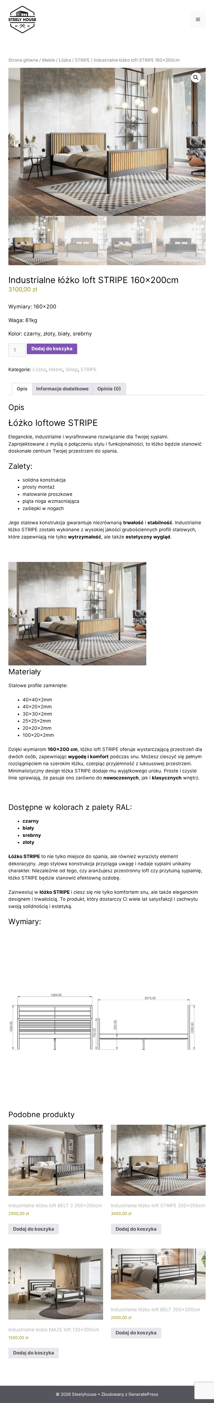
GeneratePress (143, 1394)
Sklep (71, 369)
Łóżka (65, 60)
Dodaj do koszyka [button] (33, 1229)
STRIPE (82, 60)
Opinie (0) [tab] (109, 389)
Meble (48, 60)
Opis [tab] (22, 389)
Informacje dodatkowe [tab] (62, 389)
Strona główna (23, 60)
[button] (196, 78)
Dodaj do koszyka (51, 348)
